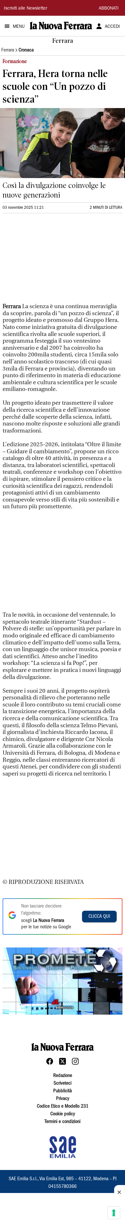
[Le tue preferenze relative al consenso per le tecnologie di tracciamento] (114, 1213)
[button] (62, 980)
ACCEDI (112, 27)
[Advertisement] (51, 261)
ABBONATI (109, 8)
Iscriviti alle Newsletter (25, 8)
